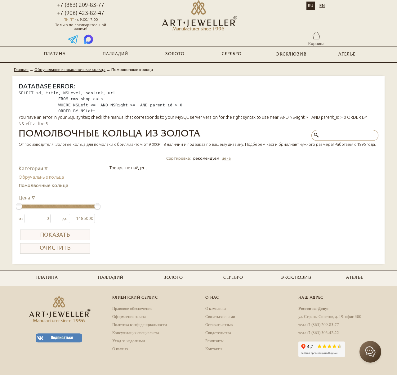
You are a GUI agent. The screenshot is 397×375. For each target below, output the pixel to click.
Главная (21, 69)
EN (322, 5)
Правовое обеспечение (132, 308)
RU (310, 5)
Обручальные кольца (41, 177)
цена (226, 158)
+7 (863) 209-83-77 (80, 5)
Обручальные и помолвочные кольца (69, 69)
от (22, 218)
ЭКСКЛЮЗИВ (291, 54)
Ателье (346, 54)
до (65, 218)
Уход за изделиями (128, 340)
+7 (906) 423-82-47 (80, 13)
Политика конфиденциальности (139, 324)
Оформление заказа (129, 316)
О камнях (120, 348)
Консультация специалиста (135, 332)
